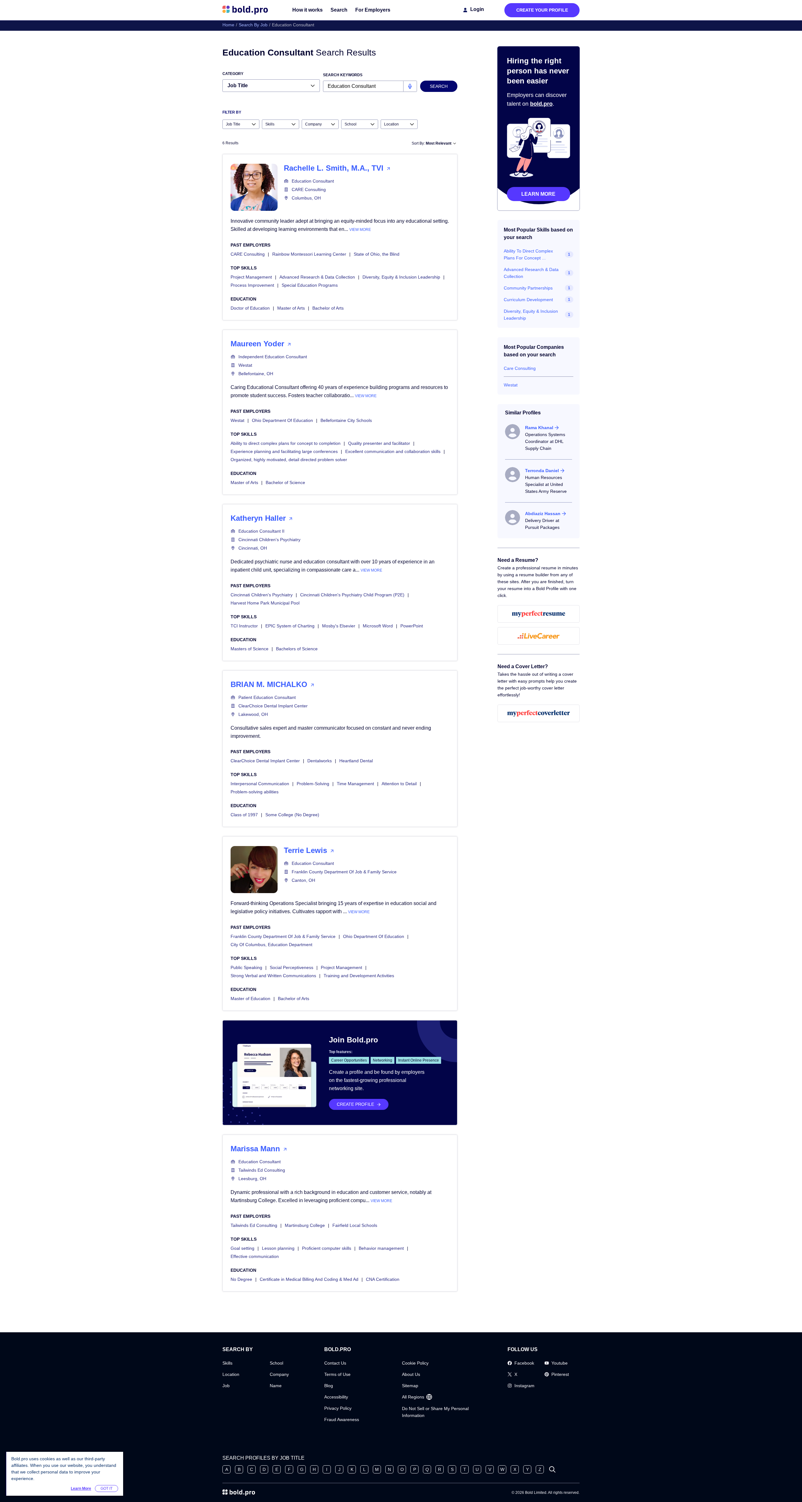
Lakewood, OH (253, 714)
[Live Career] (538, 636)
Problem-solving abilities (255, 791)
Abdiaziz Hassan (542, 513)
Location (230, 1374)
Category (232, 74)
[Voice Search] (410, 86)
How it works (307, 10)
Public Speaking (246, 967)
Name (276, 1385)
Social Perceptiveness (291, 967)
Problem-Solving (313, 783)
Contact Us (335, 1363)
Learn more (538, 194)
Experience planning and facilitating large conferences (284, 451)
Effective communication (255, 1256)
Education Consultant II (261, 531)
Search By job (253, 24)
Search (339, 10)
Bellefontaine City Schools (346, 420)
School (276, 1363)
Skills (227, 1363)
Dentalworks (319, 760)
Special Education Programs (310, 285)
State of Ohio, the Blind (376, 254)
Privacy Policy (338, 1408)
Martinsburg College (305, 1225)
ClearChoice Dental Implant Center (273, 705)
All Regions (413, 1396)
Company (279, 1374)
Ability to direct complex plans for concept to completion (286, 443)
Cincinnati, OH (252, 548)
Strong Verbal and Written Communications (273, 975)
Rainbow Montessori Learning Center (309, 254)
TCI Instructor (244, 625)
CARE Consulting (309, 189)
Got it (106, 1488)
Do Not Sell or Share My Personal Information (435, 1412)
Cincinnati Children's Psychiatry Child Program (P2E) (352, 594)
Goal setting (242, 1248)
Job (226, 1385)
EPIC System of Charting (290, 625)
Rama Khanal (539, 427)
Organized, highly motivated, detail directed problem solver (289, 459)
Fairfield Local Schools (354, 1225)
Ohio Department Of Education (282, 420)
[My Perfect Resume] (538, 614)
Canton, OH (303, 880)
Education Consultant (313, 181)
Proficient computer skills (326, 1248)
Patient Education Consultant (267, 697)
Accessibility (336, 1396)
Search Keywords (342, 75)
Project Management (251, 277)
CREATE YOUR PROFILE (542, 10)
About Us (411, 1374)
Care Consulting (520, 368)
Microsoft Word (378, 625)
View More (360, 229)
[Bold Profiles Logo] (245, 10)
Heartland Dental (356, 760)
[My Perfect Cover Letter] (538, 713)
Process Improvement (252, 285)
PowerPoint (411, 625)
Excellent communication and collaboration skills (392, 451)
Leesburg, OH (252, 1178)
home (228, 24)
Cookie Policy (415, 1363)
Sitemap (410, 1385)
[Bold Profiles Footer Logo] (238, 1492)
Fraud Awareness (341, 1419)
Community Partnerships (528, 287)
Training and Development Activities (359, 975)
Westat (245, 365)
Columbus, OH (306, 197)
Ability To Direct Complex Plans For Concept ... (528, 254)
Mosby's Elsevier (338, 625)
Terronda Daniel (542, 470)
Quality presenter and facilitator (379, 443)
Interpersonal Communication (260, 783)
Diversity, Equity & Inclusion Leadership (401, 277)
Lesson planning (278, 1248)
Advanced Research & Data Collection (317, 277)
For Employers (372, 10)
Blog (328, 1385)
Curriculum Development (528, 299)
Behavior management (381, 1248)
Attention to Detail (399, 783)
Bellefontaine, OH (255, 373)
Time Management (355, 783)
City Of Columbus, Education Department (271, 944)
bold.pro (541, 104)
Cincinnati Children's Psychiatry (269, 539)
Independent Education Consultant (272, 356)
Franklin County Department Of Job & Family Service (344, 871)
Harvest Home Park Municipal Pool (265, 602)
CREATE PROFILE (355, 1104)
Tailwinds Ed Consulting (261, 1170)
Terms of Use (337, 1374)
